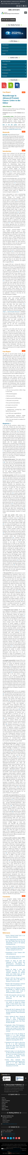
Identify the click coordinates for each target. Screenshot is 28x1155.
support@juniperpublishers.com (10, 1124)
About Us (4, 1099)
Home (3, 1097)
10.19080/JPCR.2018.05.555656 (14, 129)
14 (18, 631)
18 (11, 805)
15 (10, 666)
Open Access (5, 1102)
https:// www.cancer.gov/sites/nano (11, 311)
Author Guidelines (6, 1100)
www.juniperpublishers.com (9, 1135)
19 (6, 853)
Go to (24, 92)
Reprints (4, 1108)
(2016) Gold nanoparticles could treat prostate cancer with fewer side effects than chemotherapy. (15, 996)
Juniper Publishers (7, 1)
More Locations (5, 1109)
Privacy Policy (22, 1153)
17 (13, 770)
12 (3, 524)
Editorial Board (5, 44)
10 (4, 462)
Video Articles (5, 1106)
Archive (4, 53)
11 (24, 508)
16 (3, 694)
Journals (4, 1103)
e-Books (4, 1105)
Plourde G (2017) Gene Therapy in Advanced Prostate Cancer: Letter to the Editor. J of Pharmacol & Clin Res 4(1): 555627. (15, 980)
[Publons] (7, 1077)
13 (22, 600)
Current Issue (5, 50)
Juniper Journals (15, 1)
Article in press (5, 47)
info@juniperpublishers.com (9, 1133)
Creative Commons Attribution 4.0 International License (12, 1150)
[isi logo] (20, 1077)
